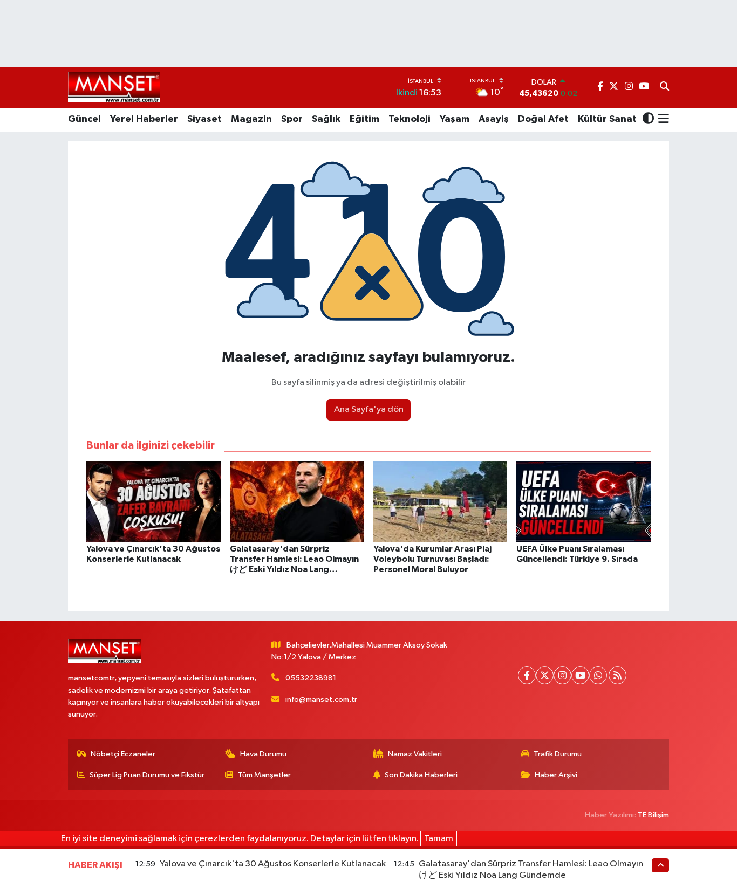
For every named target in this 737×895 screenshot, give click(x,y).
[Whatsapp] (598, 675)
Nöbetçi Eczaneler (123, 754)
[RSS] (617, 675)
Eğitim (364, 119)
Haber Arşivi (556, 775)
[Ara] (664, 87)
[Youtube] (580, 675)
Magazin (251, 119)
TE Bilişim (653, 815)
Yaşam (454, 119)
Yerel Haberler (144, 119)
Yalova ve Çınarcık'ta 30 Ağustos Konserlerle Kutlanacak (273, 864)
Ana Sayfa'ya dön (369, 409)
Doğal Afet (543, 119)
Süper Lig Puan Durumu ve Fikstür (147, 775)
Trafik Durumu (558, 754)
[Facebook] (527, 675)
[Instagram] (562, 675)
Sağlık (326, 119)
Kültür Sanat (607, 119)
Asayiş (494, 119)
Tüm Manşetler (264, 775)
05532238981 (310, 678)
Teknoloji (409, 119)
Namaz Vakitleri (415, 754)
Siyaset (204, 119)
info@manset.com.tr (321, 700)
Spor (292, 119)
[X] (545, 675)
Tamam (438, 838)
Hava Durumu (263, 754)
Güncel (84, 119)
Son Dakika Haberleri (421, 775)
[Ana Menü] (662, 120)
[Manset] (114, 87)
